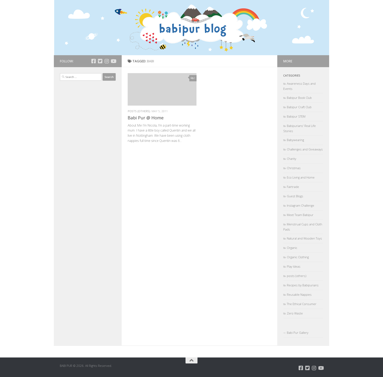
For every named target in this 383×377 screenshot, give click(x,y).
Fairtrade (293, 187)
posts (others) (139, 111)
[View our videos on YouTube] (113, 61)
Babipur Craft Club (299, 107)
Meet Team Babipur (300, 215)
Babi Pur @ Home (146, 118)
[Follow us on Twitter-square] (100, 61)
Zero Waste (295, 313)
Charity (291, 159)
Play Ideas (293, 266)
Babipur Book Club (299, 98)
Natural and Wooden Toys (304, 238)
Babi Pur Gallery (297, 333)
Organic (292, 248)
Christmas (294, 168)
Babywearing (295, 140)
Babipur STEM (296, 116)
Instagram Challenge (300, 205)
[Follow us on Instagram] (106, 61)
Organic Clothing (298, 257)
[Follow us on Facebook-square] (93, 61)
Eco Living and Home (301, 177)
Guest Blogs (295, 196)
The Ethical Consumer (301, 304)
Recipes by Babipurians (303, 285)
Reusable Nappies (299, 294)
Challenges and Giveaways (305, 149)
